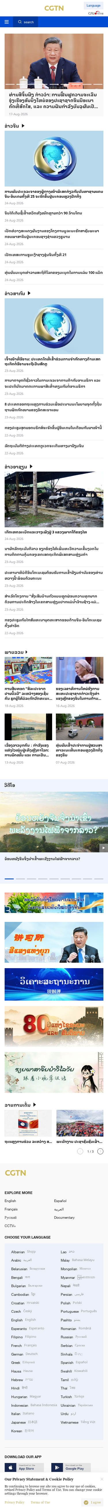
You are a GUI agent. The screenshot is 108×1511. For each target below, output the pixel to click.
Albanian (23, 1251)
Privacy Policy (14, 1502)
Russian (74, 1336)
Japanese (24, 1422)
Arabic (21, 1259)
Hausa (22, 1370)
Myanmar (78, 1277)
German (24, 1353)
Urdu (68, 1413)
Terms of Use (40, 1502)
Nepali (70, 1285)
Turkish (72, 1396)
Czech (21, 1311)
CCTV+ (10, 1225)
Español (60, 1200)
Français (11, 1209)
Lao (68, 1251)
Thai (68, 1387)
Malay (77, 1259)
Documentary (64, 1217)
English (10, 1200)
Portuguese (79, 1311)
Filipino (23, 1336)
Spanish (74, 1362)
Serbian (73, 1345)
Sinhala (72, 1353)
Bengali (20, 1277)
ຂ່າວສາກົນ (15, 293)
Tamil (69, 1379)
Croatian (25, 1302)
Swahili (74, 1370)
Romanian (76, 1328)
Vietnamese (78, 1422)
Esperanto (27, 1328)
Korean (22, 1430)
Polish (71, 1302)
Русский (10, 1217)
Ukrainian (77, 1405)
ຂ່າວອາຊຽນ (16, 466)
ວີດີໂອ (9, 784)
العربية (59, 1209)
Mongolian (75, 1268)
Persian (72, 1294)
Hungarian (26, 1396)
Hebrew (22, 1379)
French (24, 1345)
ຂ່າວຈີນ (12, 125)
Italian (22, 1413)
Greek (23, 1362)
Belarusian (28, 1268)
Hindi (19, 1387)
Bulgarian (26, 1285)
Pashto (70, 1319)
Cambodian (23, 1294)
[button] (10, 84)
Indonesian (34, 1405)
